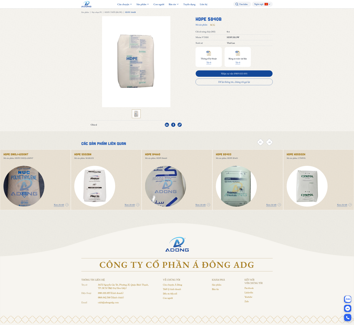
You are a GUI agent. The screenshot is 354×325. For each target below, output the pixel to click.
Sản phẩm (85, 12)
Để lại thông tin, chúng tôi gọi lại (234, 81)
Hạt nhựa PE (97, 12)
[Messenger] (347, 308)
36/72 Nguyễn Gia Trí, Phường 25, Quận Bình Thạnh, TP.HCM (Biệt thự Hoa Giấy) (123, 286)
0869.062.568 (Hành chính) (111, 297)
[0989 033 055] (347, 317)
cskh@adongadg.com (108, 302)
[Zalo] (347, 299)
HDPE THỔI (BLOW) (113, 12)
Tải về (208, 62)
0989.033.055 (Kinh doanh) (110, 292)
